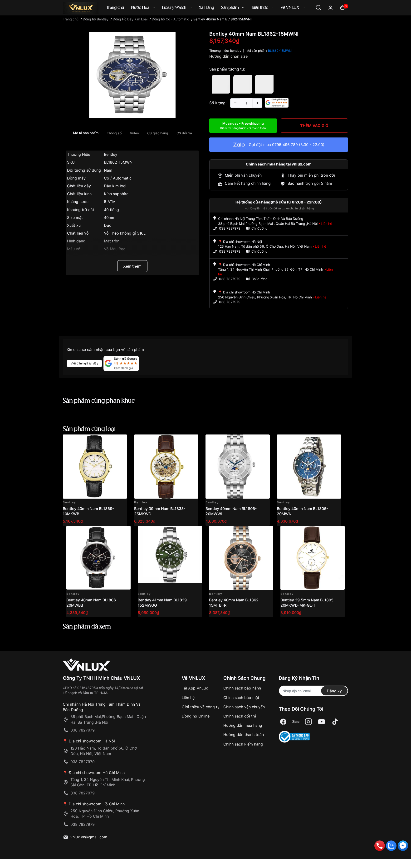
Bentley (110, 154)
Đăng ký (334, 691)
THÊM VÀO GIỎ (314, 125)
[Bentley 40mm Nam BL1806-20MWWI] (238, 466)
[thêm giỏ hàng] (110, 440)
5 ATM (110, 201)
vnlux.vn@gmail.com (88, 837)
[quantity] (235, 103)
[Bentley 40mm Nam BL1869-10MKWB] (95, 466)
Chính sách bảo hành (242, 688)
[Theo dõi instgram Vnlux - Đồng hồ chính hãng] (308, 721)
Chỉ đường (259, 228)
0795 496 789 (285, 144)
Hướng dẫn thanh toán (243, 734)
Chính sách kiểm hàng (243, 744)
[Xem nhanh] (120, 440)
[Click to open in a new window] (132, 74)
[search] (274, 23)
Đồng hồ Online (196, 716)
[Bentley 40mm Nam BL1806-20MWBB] (98, 558)
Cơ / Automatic (118, 178)
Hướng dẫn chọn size (228, 56)
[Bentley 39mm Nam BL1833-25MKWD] (166, 466)
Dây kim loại (115, 186)
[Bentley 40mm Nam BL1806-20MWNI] (309, 466)
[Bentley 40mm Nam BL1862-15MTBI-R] (241, 558)
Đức (107, 225)
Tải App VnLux (195, 688)
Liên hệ (188, 697)
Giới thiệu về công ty (201, 706)
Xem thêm (132, 266)
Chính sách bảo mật (241, 697)
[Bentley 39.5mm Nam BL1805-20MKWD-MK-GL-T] (312, 558)
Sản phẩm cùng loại (89, 429)
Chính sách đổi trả (239, 716)
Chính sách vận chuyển (244, 706)
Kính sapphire (116, 193)
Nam (108, 170)
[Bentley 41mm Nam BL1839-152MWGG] (170, 558)
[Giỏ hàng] (342, 7)
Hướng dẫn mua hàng (242, 725)
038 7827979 (229, 228)
